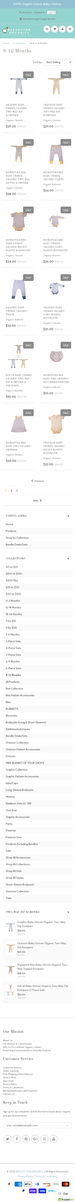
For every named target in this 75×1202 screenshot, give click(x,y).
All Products (13, 682)
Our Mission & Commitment (17, 1043)
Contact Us (39, 12)
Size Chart (8, 1080)
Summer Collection (17, 891)
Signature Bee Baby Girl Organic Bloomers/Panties (56, 378)
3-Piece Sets (13, 641)
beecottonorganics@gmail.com (39, 18)
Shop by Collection (17, 538)
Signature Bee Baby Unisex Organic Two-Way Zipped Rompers (42, 966)
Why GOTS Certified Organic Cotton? (22, 1047)
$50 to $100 (13, 594)
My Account (25, 12)
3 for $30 (11, 627)
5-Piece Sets (13, 655)
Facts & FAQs (9, 1077)
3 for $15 (11, 621)
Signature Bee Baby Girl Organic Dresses (18, 446)
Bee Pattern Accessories (20, 695)
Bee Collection (14, 688)
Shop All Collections (18, 864)
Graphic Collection (17, 769)
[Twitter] (7, 1139)
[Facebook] (17, 1139)
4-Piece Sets (13, 648)
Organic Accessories (18, 817)
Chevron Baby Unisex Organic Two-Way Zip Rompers (41, 945)
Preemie (11, 830)
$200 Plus (12, 580)
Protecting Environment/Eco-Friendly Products (27, 1050)
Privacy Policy (10, 1084)
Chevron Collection (17, 742)
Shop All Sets (14, 871)
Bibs (8, 702)
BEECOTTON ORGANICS (30, 1171)
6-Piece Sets (13, 668)
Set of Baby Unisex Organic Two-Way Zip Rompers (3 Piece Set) (42, 988)
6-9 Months (13, 661)
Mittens (10, 796)
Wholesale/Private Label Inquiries (20, 1090)
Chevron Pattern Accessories (23, 749)
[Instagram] (44, 1139)
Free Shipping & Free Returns (17, 1074)
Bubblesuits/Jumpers (18, 729)
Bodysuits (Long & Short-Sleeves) (26, 722)
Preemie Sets (14, 837)
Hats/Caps (12, 783)
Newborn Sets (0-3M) (18, 803)
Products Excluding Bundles (22, 844)
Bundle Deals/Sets (17, 544)
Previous (39, 480)
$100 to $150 (14, 573)
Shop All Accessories (18, 857)
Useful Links (16, 516)
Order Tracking (10, 1070)
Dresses (11, 756)
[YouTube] (54, 1139)
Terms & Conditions (13, 1087)
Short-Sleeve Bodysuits (20, 884)
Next (35, 500)
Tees (9, 898)
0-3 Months (13, 600)
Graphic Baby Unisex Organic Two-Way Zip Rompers (41, 924)
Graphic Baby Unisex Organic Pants (16, 311)
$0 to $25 (12, 567)
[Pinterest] (26, 1139)
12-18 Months (13, 607)
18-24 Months (14, 614)
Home (6, 43)
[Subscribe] (67, 1125)
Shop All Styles (15, 878)
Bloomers (12, 715)
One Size (11, 810)
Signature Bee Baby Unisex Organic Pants (53, 176)
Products (11, 531)
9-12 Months (19, 43)
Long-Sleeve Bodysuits (19, 790)
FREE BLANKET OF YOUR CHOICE (25, 763)
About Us (7, 1040)
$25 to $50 (12, 587)
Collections (15, 558)
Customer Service (12, 1067)
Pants (9, 823)
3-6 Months (13, 634)
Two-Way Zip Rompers (23, 912)
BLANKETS (12, 709)
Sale (8, 851)
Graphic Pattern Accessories (22, 776)
